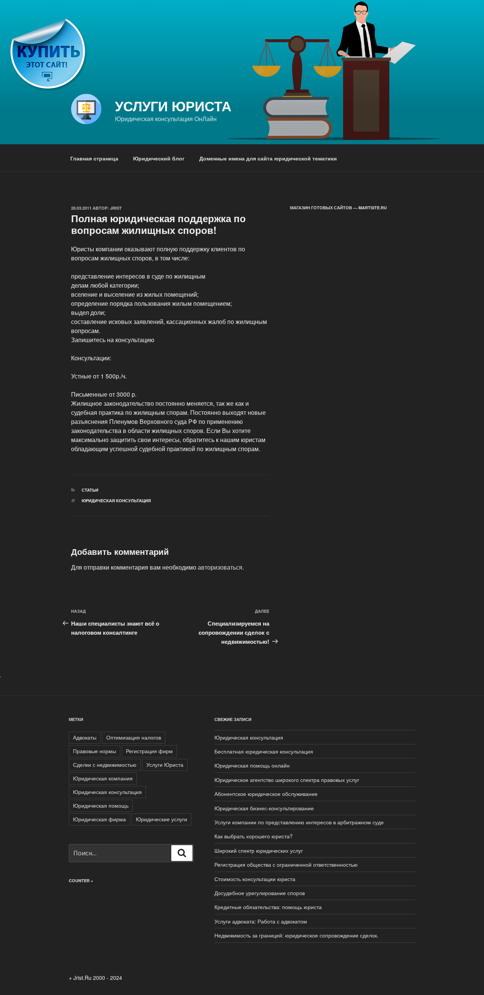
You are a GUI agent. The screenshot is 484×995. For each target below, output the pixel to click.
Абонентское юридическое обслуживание (266, 793)
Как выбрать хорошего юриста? (253, 836)
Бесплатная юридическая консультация (263, 751)
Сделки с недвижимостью (105, 764)
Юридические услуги (161, 819)
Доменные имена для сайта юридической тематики (268, 158)
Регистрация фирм (149, 751)
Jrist (116, 208)
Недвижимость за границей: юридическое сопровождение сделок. (296, 935)
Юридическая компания (103, 778)
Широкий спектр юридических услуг (258, 850)
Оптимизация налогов (133, 737)
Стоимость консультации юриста (254, 879)
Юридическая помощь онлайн (252, 765)
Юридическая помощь (101, 805)
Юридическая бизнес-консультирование (264, 808)
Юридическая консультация (116, 500)
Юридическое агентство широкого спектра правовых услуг (286, 779)
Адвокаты (84, 737)
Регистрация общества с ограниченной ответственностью (286, 864)
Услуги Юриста (173, 105)
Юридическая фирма (99, 819)
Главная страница (94, 158)
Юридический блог (159, 158)
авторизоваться (220, 567)
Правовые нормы (94, 751)
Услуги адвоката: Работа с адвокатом (260, 921)
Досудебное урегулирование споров (259, 893)
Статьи (90, 490)
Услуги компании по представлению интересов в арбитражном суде (299, 822)
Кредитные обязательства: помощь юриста (268, 907)
